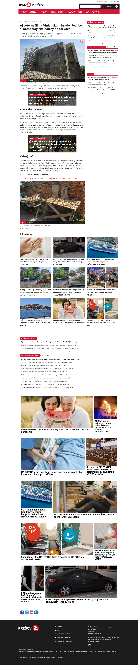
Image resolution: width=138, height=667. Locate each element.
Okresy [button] (33, 12)
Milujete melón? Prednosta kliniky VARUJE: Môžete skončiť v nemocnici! (102, 62)
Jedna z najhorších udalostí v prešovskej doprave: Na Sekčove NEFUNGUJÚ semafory (103, 27)
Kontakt (59, 627)
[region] (45, 4)
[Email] (31, 612)
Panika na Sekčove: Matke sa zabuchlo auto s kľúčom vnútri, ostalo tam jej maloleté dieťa (102, 32)
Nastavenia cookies (63, 637)
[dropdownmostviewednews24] (102, 66)
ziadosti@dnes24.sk (93, 641)
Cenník (58, 630)
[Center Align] (102, 6)
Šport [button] (61, 12)
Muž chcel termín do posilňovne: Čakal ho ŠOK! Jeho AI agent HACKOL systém (45, 375)
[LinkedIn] (36, 612)
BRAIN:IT (60, 657)
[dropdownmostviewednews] (102, 43)
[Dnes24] (38, 5)
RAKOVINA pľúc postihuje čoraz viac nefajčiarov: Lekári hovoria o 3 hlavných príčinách (103, 57)
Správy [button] (44, 12)
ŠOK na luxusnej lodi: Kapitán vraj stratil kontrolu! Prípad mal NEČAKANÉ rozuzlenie (47, 378)
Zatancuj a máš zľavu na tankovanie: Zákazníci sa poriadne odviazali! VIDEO (44, 372)
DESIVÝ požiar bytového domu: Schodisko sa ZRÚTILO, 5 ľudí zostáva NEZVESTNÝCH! (47, 368)
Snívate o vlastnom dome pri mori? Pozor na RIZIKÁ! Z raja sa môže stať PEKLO (45, 384)
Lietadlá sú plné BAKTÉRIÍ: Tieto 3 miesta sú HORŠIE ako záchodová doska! (103, 79)
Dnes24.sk (47, 83)
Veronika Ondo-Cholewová (36, 22)
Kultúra (71, 12)
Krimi (53, 12)
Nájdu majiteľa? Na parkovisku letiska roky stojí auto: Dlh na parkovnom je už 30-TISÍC (103, 51)
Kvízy (87, 12)
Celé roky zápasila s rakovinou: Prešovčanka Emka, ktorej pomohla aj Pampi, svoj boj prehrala (102, 38)
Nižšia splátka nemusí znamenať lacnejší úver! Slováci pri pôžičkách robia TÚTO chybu (47, 387)
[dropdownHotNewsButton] (102, 93)
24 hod (112, 47)
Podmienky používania (64, 634)
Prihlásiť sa (110, 6)
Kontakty (96, 12)
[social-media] (89, 645)
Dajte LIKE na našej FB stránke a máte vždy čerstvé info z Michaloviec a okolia (49, 178)
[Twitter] (27, 612)
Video (80, 12)
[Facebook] (22, 612)
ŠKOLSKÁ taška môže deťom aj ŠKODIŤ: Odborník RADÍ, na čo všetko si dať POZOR (102, 89)
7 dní (107, 47)
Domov (24, 12)
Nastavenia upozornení (64, 641)
